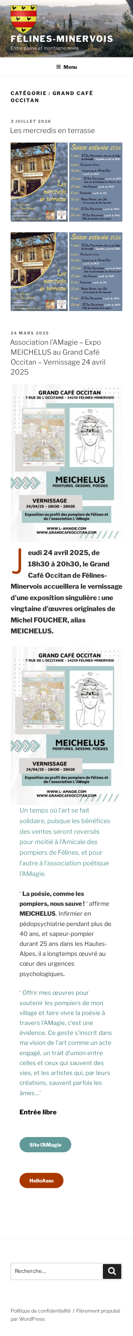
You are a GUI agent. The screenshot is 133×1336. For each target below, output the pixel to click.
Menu (70, 67)
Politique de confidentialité (41, 1311)
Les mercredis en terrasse (52, 130)
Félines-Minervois (62, 39)
